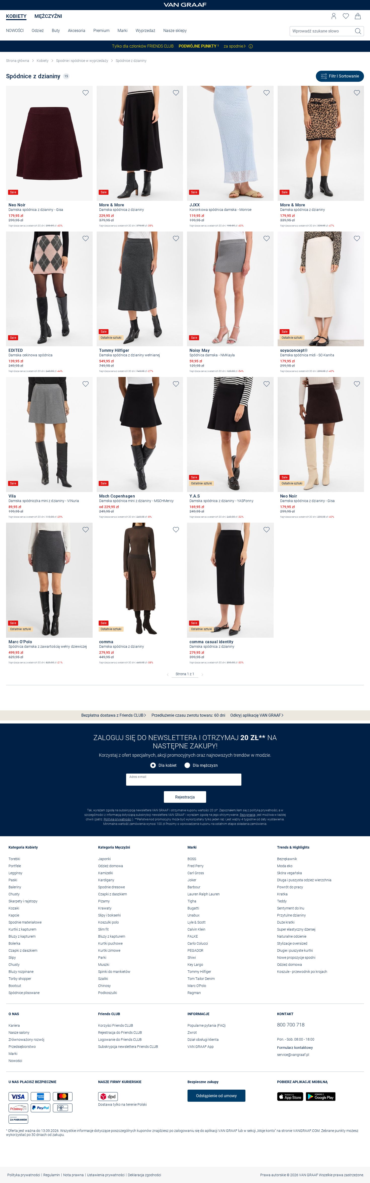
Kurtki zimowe (109, 950)
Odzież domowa (110, 866)
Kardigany (106, 880)
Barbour (194, 887)
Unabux (194, 915)
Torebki (14, 859)
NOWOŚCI (15, 30)
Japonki (104, 859)
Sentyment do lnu (290, 908)
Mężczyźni (48, 16)
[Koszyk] (358, 16)
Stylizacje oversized (292, 943)
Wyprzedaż (145, 30)
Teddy (282, 901)
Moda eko (284, 866)
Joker (192, 880)
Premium (101, 30)
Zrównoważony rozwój (26, 1040)
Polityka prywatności (117, 819)
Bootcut (15, 986)
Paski (13, 880)
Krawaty (105, 908)
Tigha (192, 901)
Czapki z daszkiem (23, 950)
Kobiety (16, 16)
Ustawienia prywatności (106, 1175)
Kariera (14, 1025)
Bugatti (193, 908)
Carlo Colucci (198, 943)
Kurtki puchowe (110, 943)
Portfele (15, 866)
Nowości (15, 1061)
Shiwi (192, 958)
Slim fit (103, 929)
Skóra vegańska (289, 873)
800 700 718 (291, 1025)
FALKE (193, 936)
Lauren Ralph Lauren (204, 894)
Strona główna (17, 61)
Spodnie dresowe (111, 887)
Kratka (282, 894)
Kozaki (14, 908)
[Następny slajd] (89, 138)
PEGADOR (195, 950)
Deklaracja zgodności (144, 1175)
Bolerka (14, 943)
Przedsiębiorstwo (22, 1047)
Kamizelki (105, 873)
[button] (334, 16)
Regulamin (51, 1175)
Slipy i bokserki (109, 915)
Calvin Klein (196, 929)
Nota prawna (73, 1175)
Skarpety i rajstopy (23, 901)
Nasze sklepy (175, 30)
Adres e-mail (137, 777)
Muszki (103, 965)
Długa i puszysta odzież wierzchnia (304, 880)
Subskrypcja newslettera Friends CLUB (128, 1047)
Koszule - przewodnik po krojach (302, 972)
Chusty (14, 894)
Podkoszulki (107, 993)
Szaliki (103, 979)
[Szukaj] (358, 31)
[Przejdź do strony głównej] (185, 5)
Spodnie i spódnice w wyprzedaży (82, 61)
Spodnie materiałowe (25, 922)
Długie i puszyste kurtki (295, 950)
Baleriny (15, 887)
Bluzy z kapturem (22, 936)
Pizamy (104, 901)
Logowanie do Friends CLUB (120, 1040)
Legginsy (15, 873)
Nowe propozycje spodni (296, 958)
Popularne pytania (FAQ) (207, 1025)
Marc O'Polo (197, 986)
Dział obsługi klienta (203, 1040)
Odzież (38, 30)
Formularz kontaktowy (295, 1048)
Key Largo (195, 965)
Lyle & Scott (197, 922)
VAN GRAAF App (201, 1047)
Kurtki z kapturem (22, 929)
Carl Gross (196, 873)
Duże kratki (285, 922)
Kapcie (14, 915)
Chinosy (104, 986)
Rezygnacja (247, 815)
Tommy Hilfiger (199, 972)
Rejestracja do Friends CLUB (120, 1033)
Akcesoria (76, 30)
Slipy (12, 958)
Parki (102, 958)
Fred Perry (196, 866)
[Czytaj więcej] (250, 46)
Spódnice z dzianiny (131, 61)
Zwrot (192, 1033)
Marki (123, 30)
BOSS (192, 859)
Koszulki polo (108, 922)
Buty (56, 30)
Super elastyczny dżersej (296, 929)
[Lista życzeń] (346, 16)
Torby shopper (20, 979)
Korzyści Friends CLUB (115, 1025)
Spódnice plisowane (24, 993)
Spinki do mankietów (114, 972)
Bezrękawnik (287, 859)
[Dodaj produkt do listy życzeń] (86, 93)
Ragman (194, 993)
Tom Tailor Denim (201, 979)
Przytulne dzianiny (291, 915)
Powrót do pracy (290, 887)
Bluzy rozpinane (21, 972)
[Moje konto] (334, 16)
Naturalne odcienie (291, 936)
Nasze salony (19, 1033)
